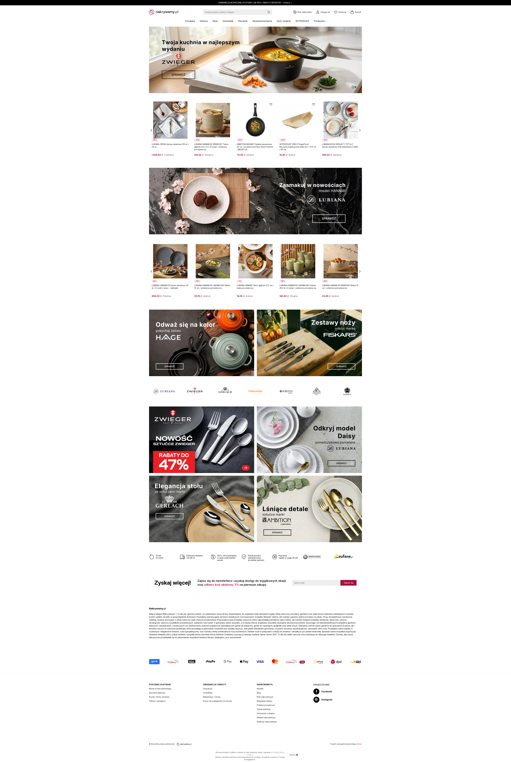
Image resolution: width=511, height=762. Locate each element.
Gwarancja (207, 688)
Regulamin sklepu (264, 701)
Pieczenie (243, 21)
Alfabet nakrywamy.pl (266, 717)
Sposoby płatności (157, 693)
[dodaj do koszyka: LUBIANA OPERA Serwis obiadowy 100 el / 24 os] (185, 156)
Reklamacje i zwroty (212, 697)
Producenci (319, 21)
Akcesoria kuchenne (262, 21)
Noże (215, 21)
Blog (259, 693)
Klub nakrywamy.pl (265, 697)
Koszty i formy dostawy (159, 697)
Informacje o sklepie (266, 713)
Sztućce (204, 21)
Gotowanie (228, 21)
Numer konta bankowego (160, 688)
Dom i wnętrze (284, 21)
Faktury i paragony (157, 701)
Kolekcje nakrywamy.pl (267, 721)
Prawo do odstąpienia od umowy (217, 701)
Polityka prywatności (266, 705)
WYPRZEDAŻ (302, 21)
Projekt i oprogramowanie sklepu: (346, 744)
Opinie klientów (263, 709)
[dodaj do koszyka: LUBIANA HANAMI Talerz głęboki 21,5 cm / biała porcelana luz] (271, 297)
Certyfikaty (208, 693)
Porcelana (190, 21)
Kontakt (260, 688)
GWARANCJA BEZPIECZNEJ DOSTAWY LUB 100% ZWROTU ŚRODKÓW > (255, 2)
